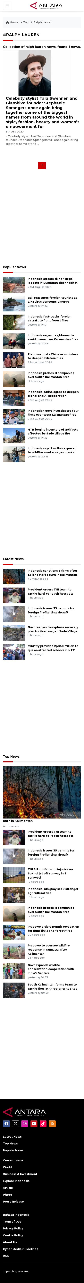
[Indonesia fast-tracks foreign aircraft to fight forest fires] (14, 322)
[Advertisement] (42, 218)
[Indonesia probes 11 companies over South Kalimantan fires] (14, 379)
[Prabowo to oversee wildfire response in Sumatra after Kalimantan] (14, 951)
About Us (10, 1242)
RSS (6, 1256)
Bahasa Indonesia (16, 1214)
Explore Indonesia (16, 1181)
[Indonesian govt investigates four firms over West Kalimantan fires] (14, 416)
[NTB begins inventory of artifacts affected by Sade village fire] (14, 435)
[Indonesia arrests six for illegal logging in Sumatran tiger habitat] (14, 284)
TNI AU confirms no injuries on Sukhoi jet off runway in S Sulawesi (50, 873)
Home (14, 22)
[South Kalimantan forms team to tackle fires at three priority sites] (14, 990)
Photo (7, 1194)
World (7, 1167)
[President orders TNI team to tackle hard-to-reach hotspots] (14, 595)
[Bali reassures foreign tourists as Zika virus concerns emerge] (14, 303)
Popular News (14, 267)
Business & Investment (20, 1174)
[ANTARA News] (46, 5)
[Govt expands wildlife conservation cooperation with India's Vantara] (14, 971)
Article (8, 1188)
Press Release (13, 1201)
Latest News (13, 559)
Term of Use (12, 1221)
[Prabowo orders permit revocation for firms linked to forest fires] (14, 932)
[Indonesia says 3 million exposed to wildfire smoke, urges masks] (14, 454)
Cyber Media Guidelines (20, 1249)
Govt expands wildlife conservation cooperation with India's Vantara (51, 969)
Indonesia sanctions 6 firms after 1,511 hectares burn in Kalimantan (40, 819)
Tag (26, 22)
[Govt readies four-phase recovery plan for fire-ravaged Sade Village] (14, 633)
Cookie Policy (13, 1235)
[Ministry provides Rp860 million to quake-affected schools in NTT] (14, 651)
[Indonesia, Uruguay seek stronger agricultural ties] (14, 894)
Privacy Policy (13, 1228)
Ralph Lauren (43, 22)
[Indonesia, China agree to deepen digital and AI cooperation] (14, 397)
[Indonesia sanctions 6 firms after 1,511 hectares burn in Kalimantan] (14, 576)
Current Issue (13, 1160)
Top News (11, 756)
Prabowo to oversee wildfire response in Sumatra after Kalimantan (49, 949)
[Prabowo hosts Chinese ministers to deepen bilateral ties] (14, 360)
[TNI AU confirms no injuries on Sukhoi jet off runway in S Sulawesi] (14, 875)
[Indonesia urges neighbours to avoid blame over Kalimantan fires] (14, 341)
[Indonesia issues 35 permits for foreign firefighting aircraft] (14, 614)
